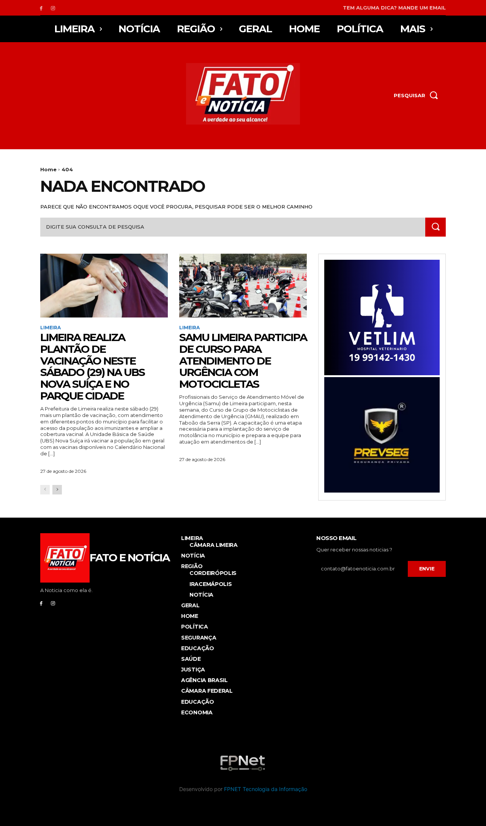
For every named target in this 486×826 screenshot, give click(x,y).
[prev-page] (45, 489)
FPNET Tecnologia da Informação (265, 789)
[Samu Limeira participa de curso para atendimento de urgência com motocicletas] (243, 285)
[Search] (435, 227)
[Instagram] (53, 8)
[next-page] (57, 489)
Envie (427, 568)
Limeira (50, 327)
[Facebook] (41, 8)
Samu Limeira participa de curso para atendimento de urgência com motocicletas (243, 360)
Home (48, 169)
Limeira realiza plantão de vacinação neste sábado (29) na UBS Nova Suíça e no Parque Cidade (92, 366)
